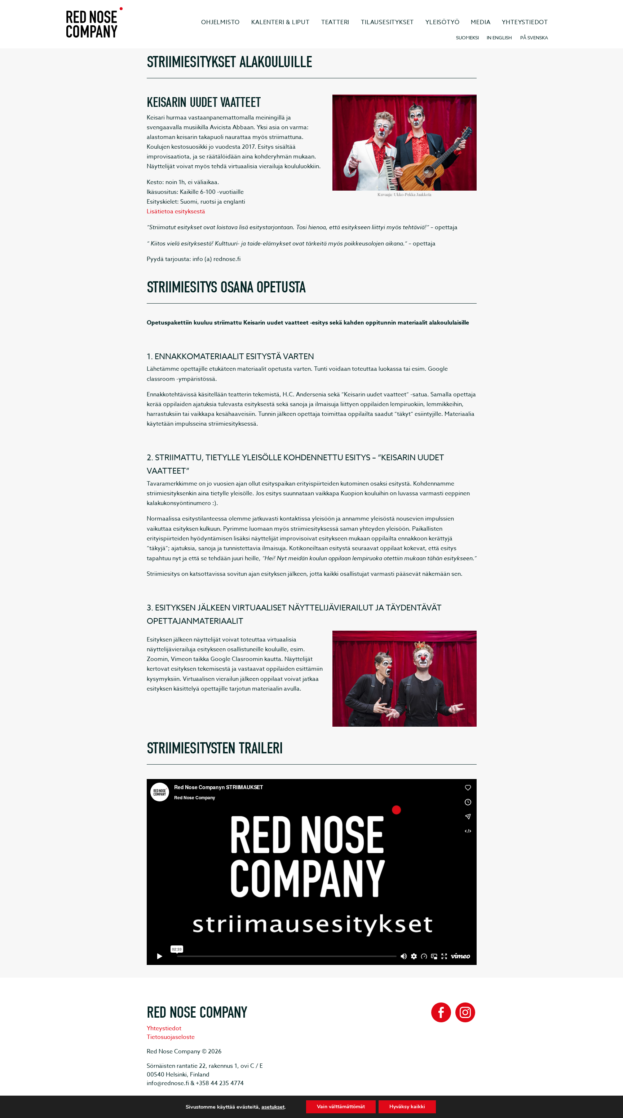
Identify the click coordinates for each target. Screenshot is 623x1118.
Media (480, 22)
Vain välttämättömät (341, 1106)
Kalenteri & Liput (280, 22)
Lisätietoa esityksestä (176, 211)
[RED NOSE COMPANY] (94, 22)
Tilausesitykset (387, 22)
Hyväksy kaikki (407, 1106)
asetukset (272, 1107)
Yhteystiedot (525, 22)
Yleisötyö (442, 22)
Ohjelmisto (220, 22)
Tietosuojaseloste (171, 1037)
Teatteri (335, 22)
